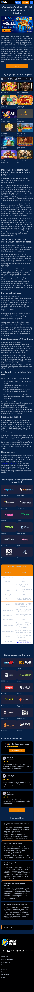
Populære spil (3, 79)
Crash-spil (19, 79)
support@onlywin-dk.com (9, 463)
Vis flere (17, 810)
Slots (27, 78)
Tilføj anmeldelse (17, 750)
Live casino (11, 79)
